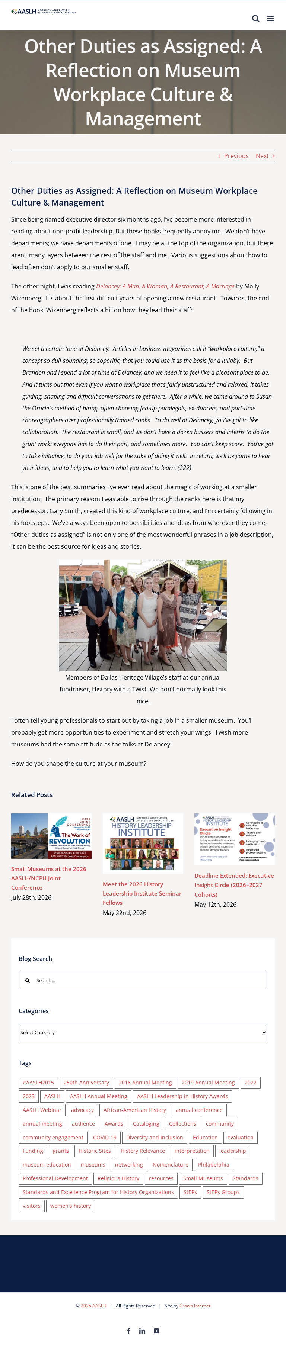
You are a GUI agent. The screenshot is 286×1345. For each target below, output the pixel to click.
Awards (114, 1123)
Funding (33, 1150)
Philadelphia (213, 1164)
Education (205, 1137)
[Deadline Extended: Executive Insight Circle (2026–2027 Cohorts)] (234, 839)
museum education (47, 1164)
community (220, 1123)
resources (161, 1178)
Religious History (118, 1178)
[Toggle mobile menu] (271, 18)
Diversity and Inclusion (154, 1137)
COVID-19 (105, 1137)
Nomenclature (170, 1164)
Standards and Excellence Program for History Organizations (98, 1192)
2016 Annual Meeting (145, 1082)
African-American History (135, 1109)
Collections (182, 1123)
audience (83, 1123)
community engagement (53, 1137)
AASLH (52, 1096)
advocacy (82, 1109)
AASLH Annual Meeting (98, 1096)
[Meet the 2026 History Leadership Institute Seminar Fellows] (143, 843)
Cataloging (146, 1123)
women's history (70, 1205)
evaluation (241, 1137)
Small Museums (203, 1178)
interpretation (192, 1150)
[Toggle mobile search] (256, 18)
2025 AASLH (94, 1306)
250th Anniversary (86, 1082)
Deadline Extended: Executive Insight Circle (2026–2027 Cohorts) (223, 839)
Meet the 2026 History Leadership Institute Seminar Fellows (132, 843)
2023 (29, 1096)
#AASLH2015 (38, 1082)
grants (61, 1150)
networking (129, 1164)
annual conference (199, 1109)
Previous (236, 156)
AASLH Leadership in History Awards (182, 1096)
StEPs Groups (223, 1192)
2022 (251, 1082)
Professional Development (55, 1178)
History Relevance (143, 1150)
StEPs (190, 1192)
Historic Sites (95, 1150)
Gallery (62, 836)
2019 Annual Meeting (208, 1082)
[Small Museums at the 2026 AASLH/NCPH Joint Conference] (51, 836)
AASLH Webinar (42, 1109)
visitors (32, 1205)
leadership (232, 1150)
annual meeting (42, 1123)
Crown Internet (194, 1306)
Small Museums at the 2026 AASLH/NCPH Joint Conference (40, 836)
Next (262, 156)
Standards (245, 1178)
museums (93, 1164)
